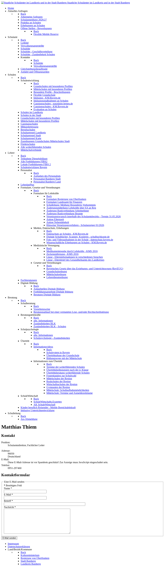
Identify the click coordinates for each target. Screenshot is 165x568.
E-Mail (8, 494)
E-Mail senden (9, 538)
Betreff (8, 501)
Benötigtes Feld (13, 485)
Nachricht (10, 507)
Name (8, 488)
